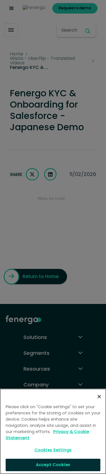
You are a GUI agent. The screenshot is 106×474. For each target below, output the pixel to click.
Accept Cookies (53, 465)
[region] (53, 431)
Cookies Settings (53, 450)
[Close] (99, 396)
